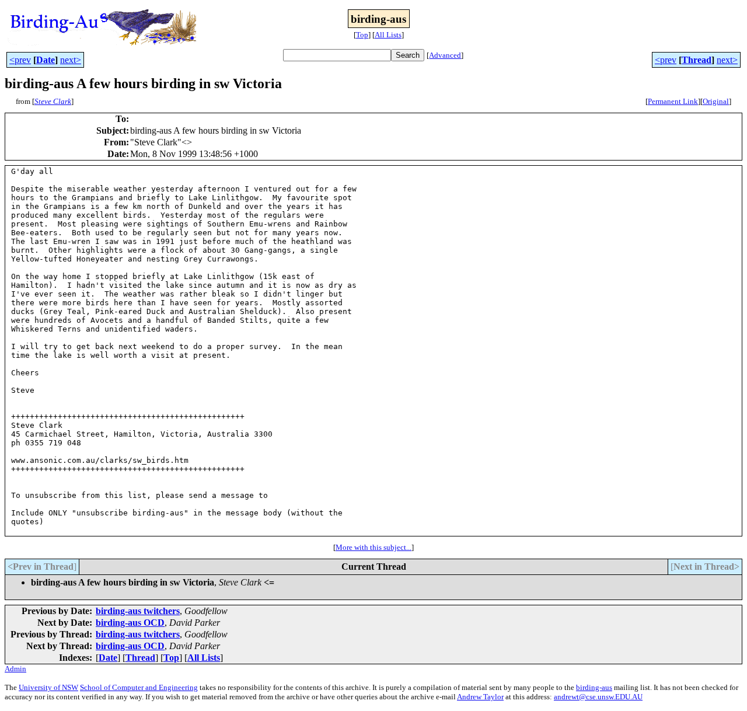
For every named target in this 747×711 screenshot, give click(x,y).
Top (362, 34)
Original (716, 101)
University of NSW (48, 687)
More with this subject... (373, 547)
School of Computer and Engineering (139, 687)
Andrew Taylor (480, 696)
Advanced (445, 55)
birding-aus (594, 687)
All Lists (388, 34)
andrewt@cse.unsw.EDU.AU (598, 696)
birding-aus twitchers (138, 611)
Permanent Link (673, 101)
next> (70, 60)
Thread (696, 60)
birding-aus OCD (130, 623)
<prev (20, 60)
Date (45, 60)
